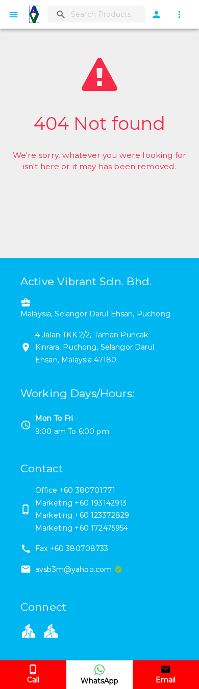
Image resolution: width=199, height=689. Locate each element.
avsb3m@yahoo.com (73, 569)
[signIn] (156, 14)
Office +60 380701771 (75, 490)
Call (33, 679)
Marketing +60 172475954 (81, 528)
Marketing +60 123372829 (82, 515)
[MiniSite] (51, 630)
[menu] (13, 14)
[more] (179, 14)
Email (166, 679)
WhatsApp (99, 680)
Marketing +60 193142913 (81, 503)
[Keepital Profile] (28, 630)
